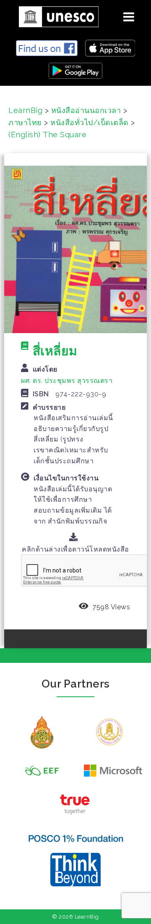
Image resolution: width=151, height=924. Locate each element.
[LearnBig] (56, 15)
